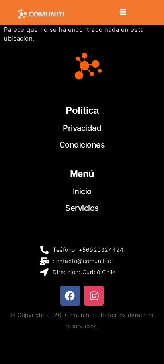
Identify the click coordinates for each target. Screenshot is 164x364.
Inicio (82, 191)
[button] (123, 12)
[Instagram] (94, 296)
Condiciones (82, 145)
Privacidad (82, 128)
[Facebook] (70, 296)
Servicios (82, 208)
